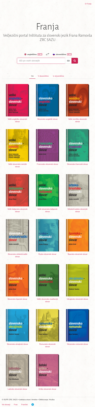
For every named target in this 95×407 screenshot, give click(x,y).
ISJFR (6, 400)
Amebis (34, 400)
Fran (16, 405)
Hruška (52, 400)
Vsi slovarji (6, 405)
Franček (24, 405)
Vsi (32, 76)
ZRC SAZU (13, 400)
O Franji (88, 4)
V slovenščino (43, 76)
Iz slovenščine (58, 76)
